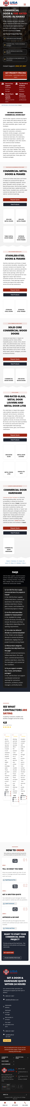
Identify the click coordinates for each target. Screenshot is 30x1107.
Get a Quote (7, 1040)
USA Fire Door (5, 105)
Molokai (19, 563)
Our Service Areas (13, 105)
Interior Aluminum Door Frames (21, 238)
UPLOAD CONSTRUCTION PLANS (12, 957)
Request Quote (15, 200)
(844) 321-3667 (20, 66)
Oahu (23, 563)
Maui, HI (13, 563)
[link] (17, 520)
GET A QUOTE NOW (9, 952)
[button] (1, 784)
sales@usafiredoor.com (12, 1000)
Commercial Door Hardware (9, 549)
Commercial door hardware (10, 497)
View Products (15, 204)
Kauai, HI (21, 561)
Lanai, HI (7, 563)
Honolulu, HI (14, 561)
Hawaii (8, 561)
